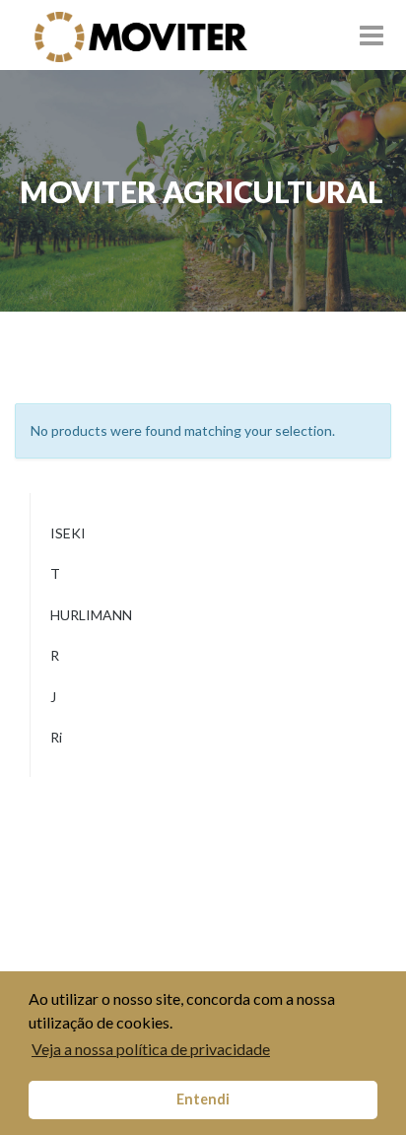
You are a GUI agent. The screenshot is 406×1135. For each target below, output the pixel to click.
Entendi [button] (203, 1099)
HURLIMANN (91, 618)
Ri (56, 741)
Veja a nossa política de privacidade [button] (151, 1048)
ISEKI (68, 537)
